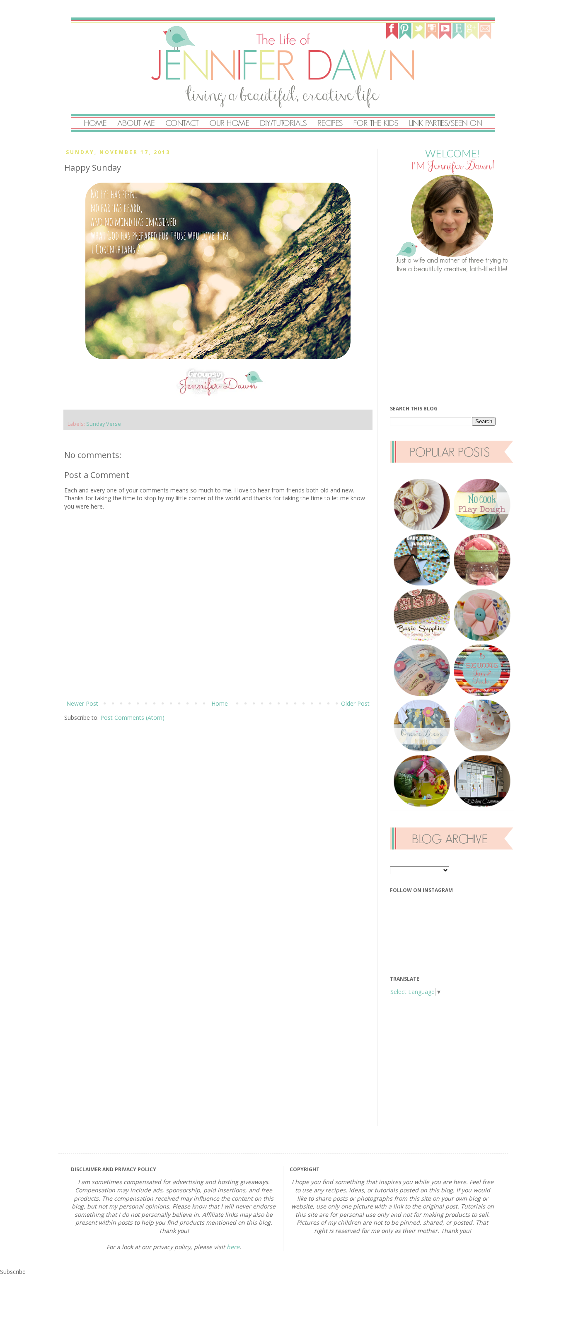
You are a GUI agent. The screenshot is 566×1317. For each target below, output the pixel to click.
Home (219, 703)
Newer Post (82, 703)
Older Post (355, 703)
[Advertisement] (452, 339)
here (233, 1247)
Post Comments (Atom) (132, 717)
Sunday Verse (103, 423)
